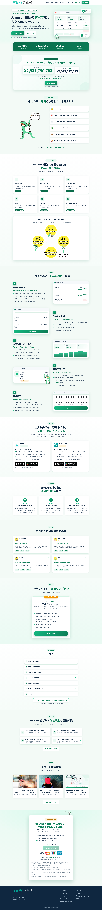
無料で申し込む (52, 848)
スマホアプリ (65, 899)
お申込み (79, 890)
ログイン (78, 2)
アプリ (56, 2)
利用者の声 (62, 2)
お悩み (47, 2)
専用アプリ (57, 382)
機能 (52, 2)
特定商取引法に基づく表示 (83, 896)
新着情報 (79, 899)
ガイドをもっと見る (52, 749)
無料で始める (85, 2)
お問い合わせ (65, 893)
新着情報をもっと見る (51, 802)
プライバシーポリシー (67, 896)
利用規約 (49, 844)
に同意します (52, 844)
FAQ (72, 2)
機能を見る (31, 33)
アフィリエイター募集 (67, 901)
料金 (68, 2)
